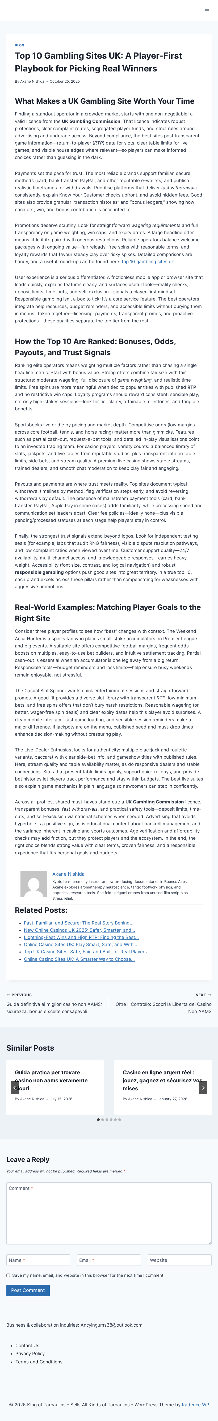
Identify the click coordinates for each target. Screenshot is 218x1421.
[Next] (203, 1087)
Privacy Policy (30, 1353)
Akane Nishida (32, 81)
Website (158, 1260)
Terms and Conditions (38, 1361)
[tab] (98, 1119)
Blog (19, 45)
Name (17, 1260)
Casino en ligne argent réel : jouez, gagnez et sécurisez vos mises (162, 1080)
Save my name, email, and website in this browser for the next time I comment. (88, 1275)
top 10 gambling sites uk (148, 261)
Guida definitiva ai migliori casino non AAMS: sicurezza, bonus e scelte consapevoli (54, 1003)
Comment (21, 1188)
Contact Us (27, 1345)
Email (86, 1260)
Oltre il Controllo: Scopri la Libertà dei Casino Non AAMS (164, 1003)
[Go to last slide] (15, 1087)
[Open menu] (207, 10)
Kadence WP (195, 1404)
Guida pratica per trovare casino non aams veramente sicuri (51, 1080)
